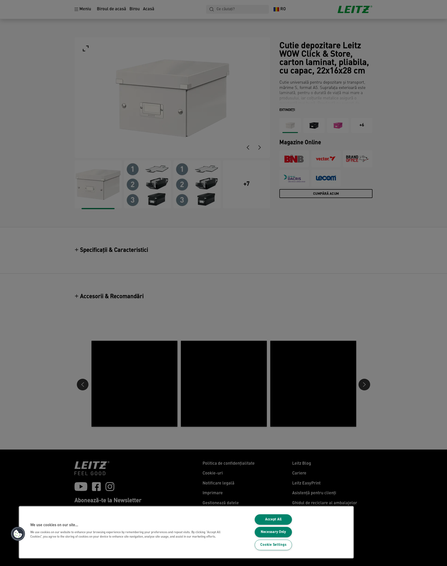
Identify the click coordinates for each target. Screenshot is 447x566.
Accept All (273, 519)
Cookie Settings (273, 545)
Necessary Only (273, 532)
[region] (186, 532)
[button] (17, 533)
